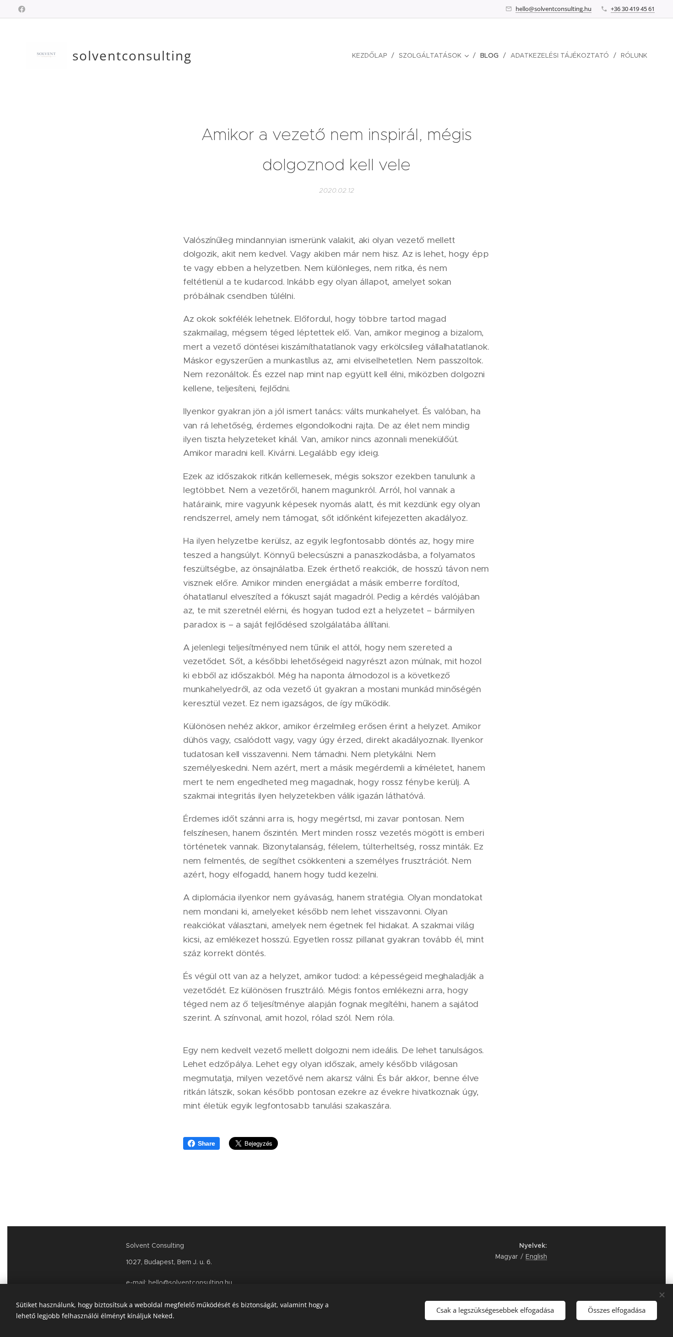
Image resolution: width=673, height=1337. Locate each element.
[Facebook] (21, 9)
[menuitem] (372, 55)
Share (206, 1143)
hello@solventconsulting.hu (554, 9)
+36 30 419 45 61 (633, 9)
